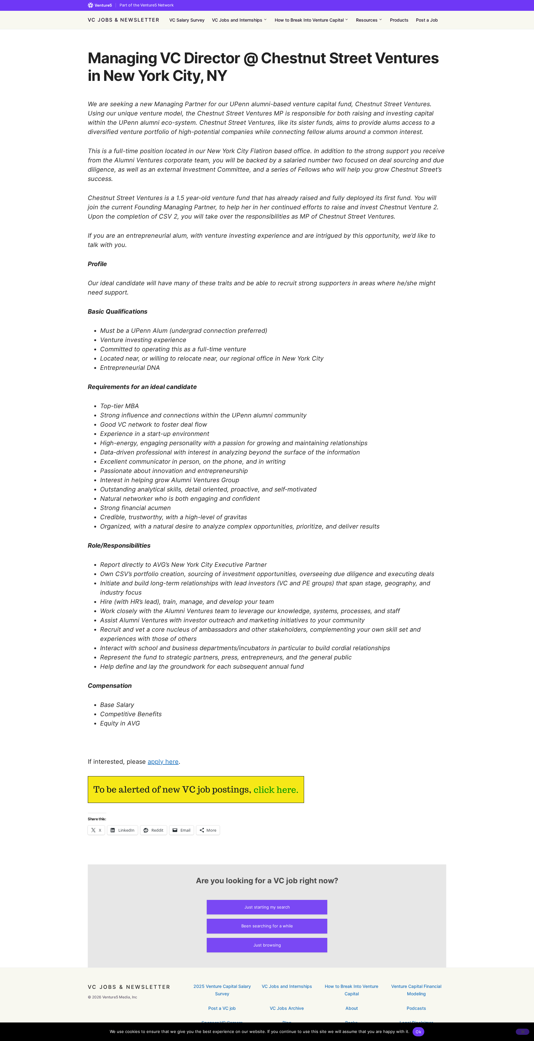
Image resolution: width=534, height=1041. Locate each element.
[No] (522, 1032)
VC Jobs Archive (287, 1008)
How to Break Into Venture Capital (351, 990)
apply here (163, 761)
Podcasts (416, 1008)
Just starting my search (267, 907)
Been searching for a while (267, 925)
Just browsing (267, 945)
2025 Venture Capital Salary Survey (222, 990)
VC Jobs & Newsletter (123, 20)
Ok (418, 1031)
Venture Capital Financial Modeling (416, 990)
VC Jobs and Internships (287, 986)
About (351, 1008)
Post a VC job (222, 1008)
